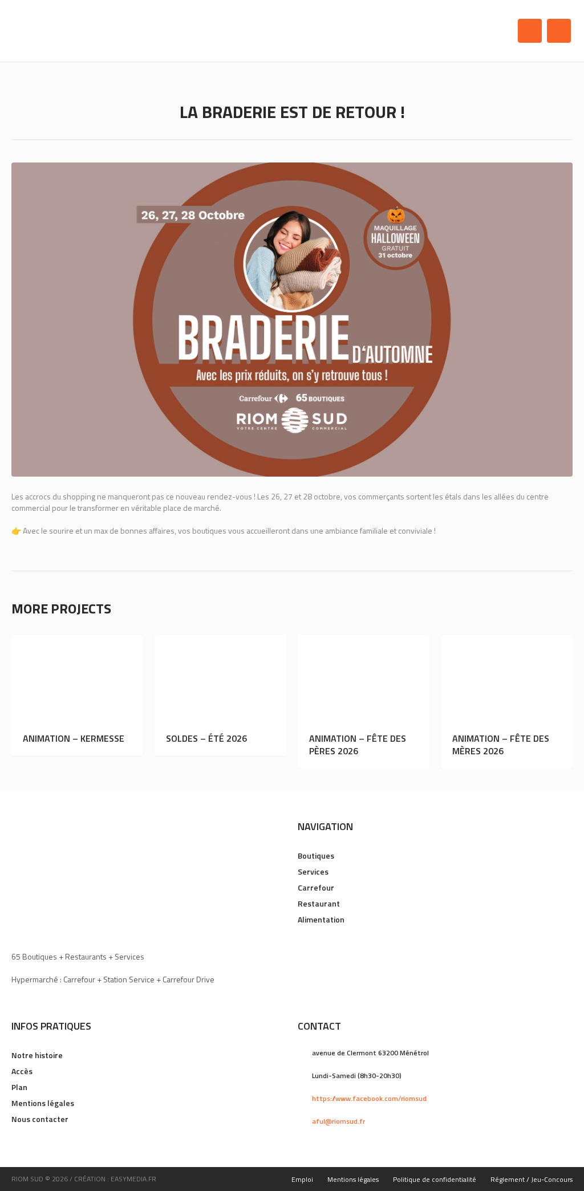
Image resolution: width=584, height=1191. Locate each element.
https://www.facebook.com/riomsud (369, 1098)
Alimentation (321, 919)
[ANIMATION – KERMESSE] (77, 679)
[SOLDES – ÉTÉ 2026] (220, 679)
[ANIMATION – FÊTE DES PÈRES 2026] (363, 679)
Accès (22, 1071)
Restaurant (319, 903)
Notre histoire (37, 1055)
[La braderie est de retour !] (292, 319)
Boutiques (316, 855)
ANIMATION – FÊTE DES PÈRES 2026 (357, 744)
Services (313, 871)
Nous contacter (39, 1119)
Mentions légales (42, 1103)
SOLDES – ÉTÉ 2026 (206, 738)
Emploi (302, 1179)
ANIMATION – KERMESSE (73, 738)
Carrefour (316, 887)
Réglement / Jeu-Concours (531, 1179)
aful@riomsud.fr (338, 1121)
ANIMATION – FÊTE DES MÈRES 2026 (500, 744)
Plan (19, 1087)
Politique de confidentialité (434, 1179)
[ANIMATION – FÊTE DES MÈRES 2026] (507, 679)
